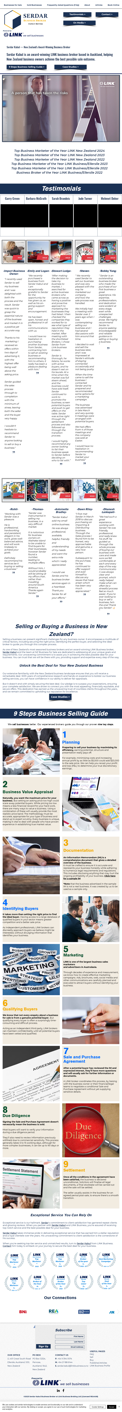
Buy (92, 1360)
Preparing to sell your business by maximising (88, 747)
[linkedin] (58, 1390)
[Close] (119, 1406)
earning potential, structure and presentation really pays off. (85, 751)
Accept (111, 1407)
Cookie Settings (98, 1407)
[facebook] (63, 1390)
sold (54, 520)
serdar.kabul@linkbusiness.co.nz (72, 1366)
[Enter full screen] (116, 138)
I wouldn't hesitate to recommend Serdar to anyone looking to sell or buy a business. (13, 436)
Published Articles (98, 1363)
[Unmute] (9, 138)
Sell (91, 1357)
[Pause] (5, 138)
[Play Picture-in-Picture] (112, 138)
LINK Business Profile (100, 1366)
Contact (7, 1246)
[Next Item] (118, 1311)
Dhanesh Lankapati (108, 510)
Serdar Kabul (60, 517)
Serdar (55, 575)
